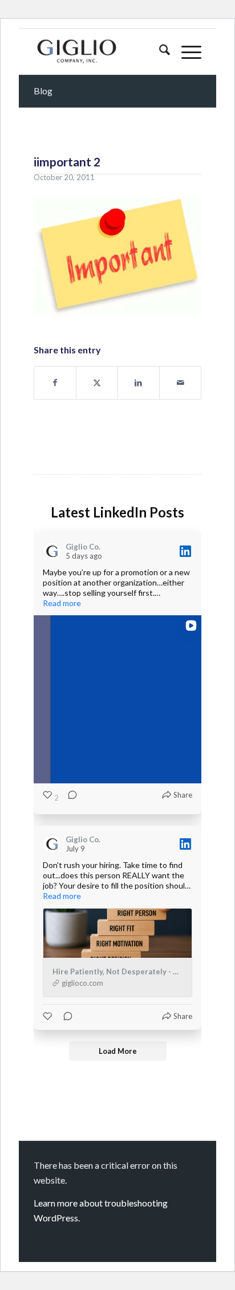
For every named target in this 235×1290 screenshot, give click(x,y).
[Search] (159, 51)
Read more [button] (62, 603)
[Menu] (185, 51)
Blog (43, 90)
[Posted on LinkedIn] (185, 551)
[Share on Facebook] (55, 383)
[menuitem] (159, 51)
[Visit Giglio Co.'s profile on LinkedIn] (54, 551)
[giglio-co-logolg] (101, 51)
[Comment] (69, 797)
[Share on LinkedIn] (138, 383)
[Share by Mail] (180, 383)
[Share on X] (97, 383)
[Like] (48, 1016)
